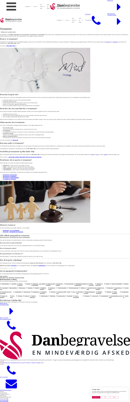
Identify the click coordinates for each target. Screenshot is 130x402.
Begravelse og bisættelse (10, 362)
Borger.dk (15, 140)
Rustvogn (26, 296)
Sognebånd (69, 296)
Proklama (20, 296)
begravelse (107, 42)
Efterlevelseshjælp (62, 288)
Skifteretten (52, 296)
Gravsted (126, 288)
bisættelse (115, 42)
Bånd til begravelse (20, 284)
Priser (2, 362)
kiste (92, 154)
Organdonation (124, 292)
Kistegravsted (27, 292)
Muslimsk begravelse (99, 292)
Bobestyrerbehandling (117, 283)
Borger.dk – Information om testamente (13, 231)
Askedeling (14, 283)
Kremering (53, 292)
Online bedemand (114, 292)
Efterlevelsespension (73, 288)
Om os (42, 362)
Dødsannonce (22, 288)
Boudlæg (126, 283)
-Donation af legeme (19, 277)
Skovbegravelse (61, 296)
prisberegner (42, 265)
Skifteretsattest (44, 296)
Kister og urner (21, 362)
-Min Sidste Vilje (4, 277)
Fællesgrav (83, 288)
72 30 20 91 (13, 265)
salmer (105, 154)
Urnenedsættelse (104, 296)
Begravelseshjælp (69, 283)
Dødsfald (37, 288)
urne (97, 154)
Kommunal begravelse (43, 292)
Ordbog (38, 362)
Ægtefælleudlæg (5, 283)
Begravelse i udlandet (59, 284)
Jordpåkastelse (18, 292)
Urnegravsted (95, 296)
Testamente (87, 296)
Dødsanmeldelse (13, 288)
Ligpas (68, 292)
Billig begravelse (91, 284)
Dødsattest (30, 288)
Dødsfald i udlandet (43, 288)
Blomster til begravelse (99, 284)
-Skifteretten (11, 277)
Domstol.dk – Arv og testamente (11, 230)
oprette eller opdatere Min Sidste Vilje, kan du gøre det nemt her (25, 157)
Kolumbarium (35, 292)
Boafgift (107, 283)
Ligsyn (74, 292)
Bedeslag (28, 283)
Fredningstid (110, 288)
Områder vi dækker (30, 362)
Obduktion (108, 292)
